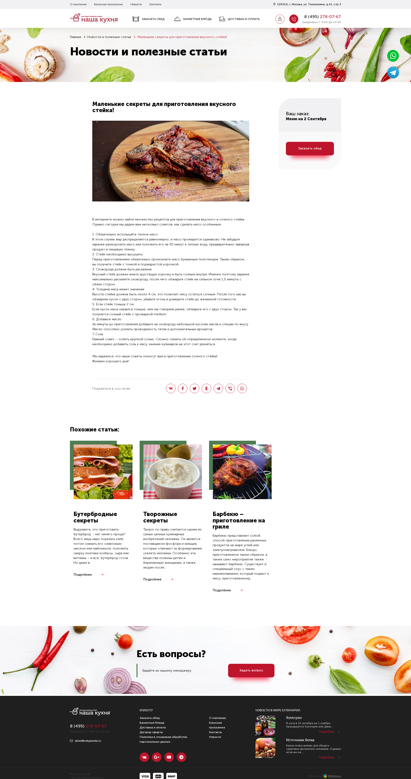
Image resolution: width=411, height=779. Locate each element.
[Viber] (230, 388)
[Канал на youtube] (169, 757)
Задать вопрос (251, 670)
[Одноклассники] (206, 388)
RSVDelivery (334, 776)
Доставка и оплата (244, 19)
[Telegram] (218, 388)
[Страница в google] (156, 757)
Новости (136, 4)
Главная (75, 37)
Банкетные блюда (197, 19)
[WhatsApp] (242, 388)
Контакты (155, 4)
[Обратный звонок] (293, 19)
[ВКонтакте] (171, 388)
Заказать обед (153, 19)
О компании (78, 4)
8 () (322, 16)
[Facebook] (182, 388)
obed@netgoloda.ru (87, 740)
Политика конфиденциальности (87, 777)
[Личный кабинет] (279, 19)
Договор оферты (151, 732)
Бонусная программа (108, 4)
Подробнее (82, 575)
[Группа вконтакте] (144, 757)
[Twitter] (194, 388)
